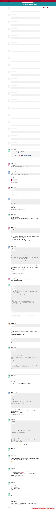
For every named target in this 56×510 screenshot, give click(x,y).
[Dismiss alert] (54, 508)
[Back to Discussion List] (1, 1)
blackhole (13, 165)
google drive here (22, 472)
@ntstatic (12, 271)
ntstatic (13, 229)
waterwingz (13, 349)
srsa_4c (13, 173)
